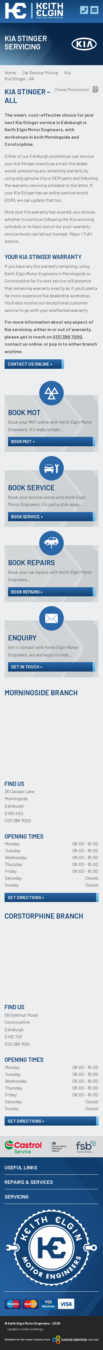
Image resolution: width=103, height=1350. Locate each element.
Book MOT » (23, 441)
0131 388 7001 (17, 1044)
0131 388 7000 (18, 820)
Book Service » (27, 516)
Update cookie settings (25, 1329)
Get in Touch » (26, 666)
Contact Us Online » (30, 364)
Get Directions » (26, 897)
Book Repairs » (27, 591)
